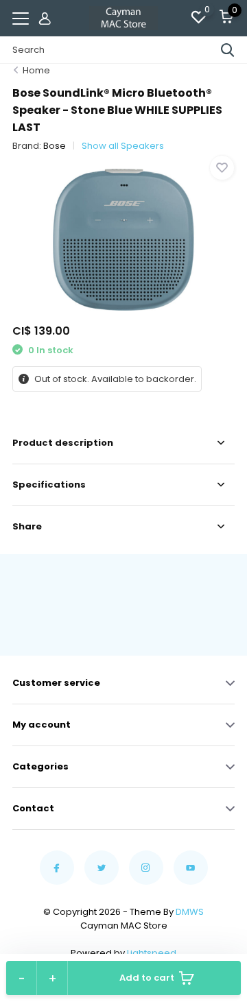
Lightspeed (151, 952)
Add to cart (146, 977)
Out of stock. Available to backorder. (114, 378)
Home (36, 70)
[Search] (228, 50)
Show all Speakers (123, 145)
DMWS (190, 911)
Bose (54, 145)
